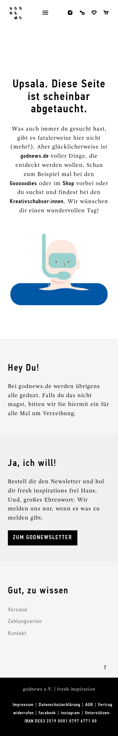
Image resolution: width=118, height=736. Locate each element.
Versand (17, 610)
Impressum (23, 705)
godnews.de (34, 156)
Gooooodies (23, 183)
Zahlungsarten (25, 621)
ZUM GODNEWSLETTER (42, 537)
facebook (58, 12)
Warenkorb (106, 12)
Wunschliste (94, 12)
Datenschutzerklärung (59, 705)
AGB (89, 705)
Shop (68, 183)
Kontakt (17, 633)
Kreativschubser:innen (37, 201)
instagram (70, 12)
